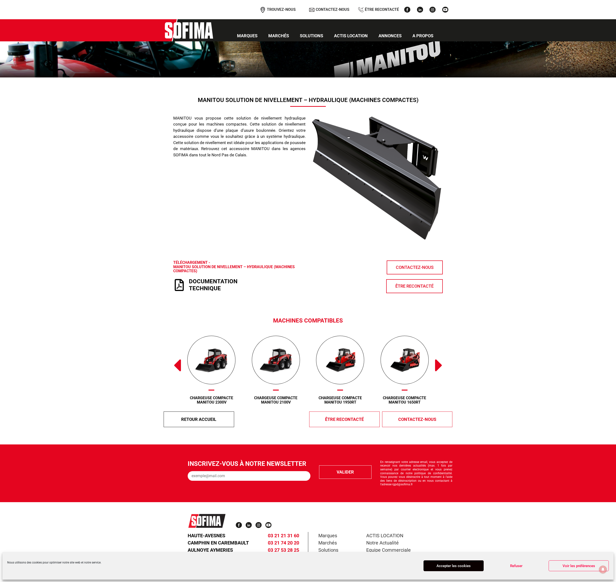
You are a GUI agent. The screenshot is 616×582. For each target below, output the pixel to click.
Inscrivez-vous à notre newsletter (247, 463)
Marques (247, 35)
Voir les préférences (579, 566)
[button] (177, 365)
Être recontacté (381, 9)
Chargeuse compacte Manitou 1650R (419, 400)
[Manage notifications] (603, 569)
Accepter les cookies (453, 566)
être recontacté (344, 419)
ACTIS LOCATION (351, 35)
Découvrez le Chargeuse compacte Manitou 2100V (226, 359)
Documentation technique (213, 285)
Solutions (311, 35)
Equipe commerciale (388, 550)
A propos (422, 35)
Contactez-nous (332, 9)
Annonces (390, 35)
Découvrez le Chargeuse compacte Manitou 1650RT (355, 359)
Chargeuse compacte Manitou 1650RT (355, 400)
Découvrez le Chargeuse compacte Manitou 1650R (419, 359)
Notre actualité (382, 543)
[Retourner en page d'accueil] (189, 30)
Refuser (516, 566)
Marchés (278, 35)
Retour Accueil (198, 419)
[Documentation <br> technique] (179, 285)
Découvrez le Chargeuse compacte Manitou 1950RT (291, 359)
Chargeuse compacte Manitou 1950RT (291, 400)
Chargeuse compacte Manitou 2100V (226, 400)
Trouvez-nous (281, 9)
